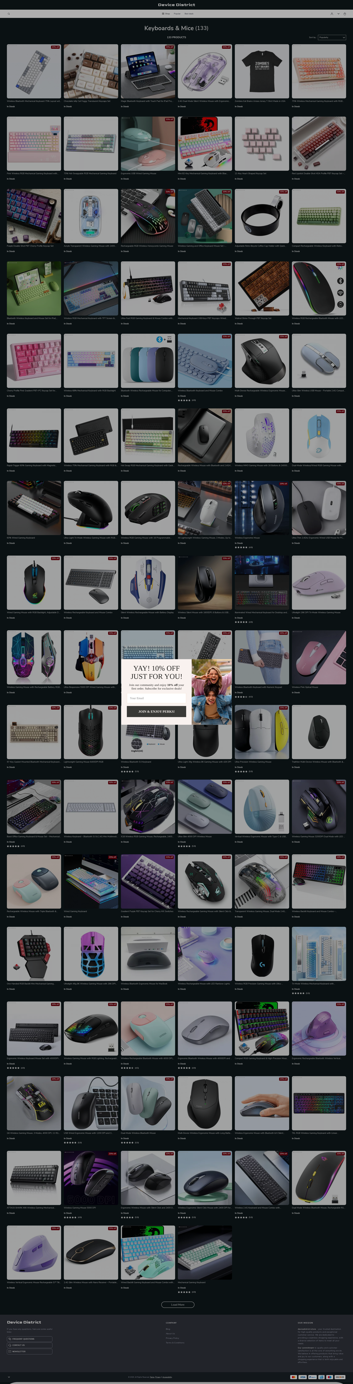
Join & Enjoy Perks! (156, 711)
